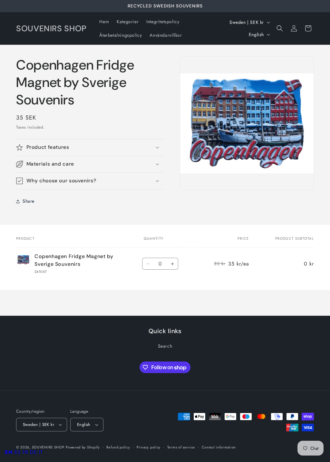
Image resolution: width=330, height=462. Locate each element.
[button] (280, 28)
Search (165, 346)
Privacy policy (148, 447)
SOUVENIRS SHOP (48, 447)
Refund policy (118, 447)
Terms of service (181, 447)
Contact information (219, 447)
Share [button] (28, 201)
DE (33, 452)
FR (25, 452)
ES (18, 452)
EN (9, 452)
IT (41, 452)
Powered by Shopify (83, 447)
